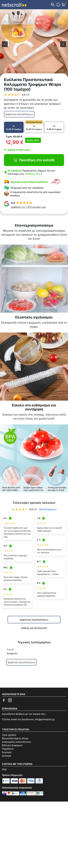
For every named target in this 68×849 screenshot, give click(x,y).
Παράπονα (8, 748)
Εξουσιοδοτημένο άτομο (15, 738)
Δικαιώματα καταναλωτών (16, 741)
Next (63, 44)
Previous (5, 44)
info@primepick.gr (45, 719)
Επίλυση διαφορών (12, 745)
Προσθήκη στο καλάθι (37, 160)
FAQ (4, 769)
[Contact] (58, 4)
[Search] (52, 4)
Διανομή (6, 755)
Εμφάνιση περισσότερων (19, 114)
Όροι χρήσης (9, 734)
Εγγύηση (6, 752)
